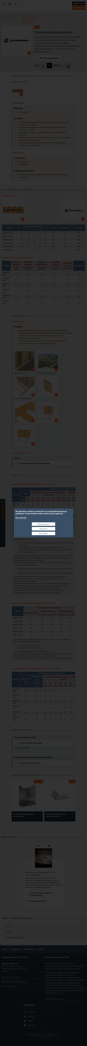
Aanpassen (43, 529)
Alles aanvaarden (43, 524)
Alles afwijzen (43, 533)
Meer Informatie (20, 517)
